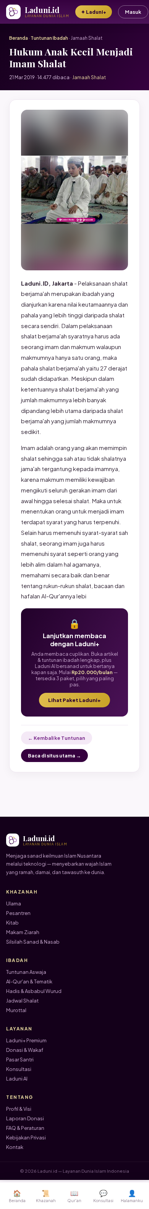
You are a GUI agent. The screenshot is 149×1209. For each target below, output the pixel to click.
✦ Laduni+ (93, 12)
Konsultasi (18, 1069)
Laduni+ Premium (26, 1040)
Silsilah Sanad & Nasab (33, 942)
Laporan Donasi (25, 1118)
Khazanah (46, 1196)
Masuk (133, 12)
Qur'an (74, 1196)
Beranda (18, 38)
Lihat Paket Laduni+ (74, 700)
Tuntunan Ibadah (49, 38)
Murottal (16, 1010)
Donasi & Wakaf (24, 1050)
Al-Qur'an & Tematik (29, 981)
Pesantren (18, 913)
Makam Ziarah (22, 932)
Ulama (13, 903)
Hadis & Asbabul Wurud (34, 991)
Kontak (14, 1147)
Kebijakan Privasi (26, 1137)
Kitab (12, 923)
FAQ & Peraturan (25, 1128)
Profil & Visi (18, 1109)
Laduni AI (17, 1079)
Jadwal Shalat (22, 1001)
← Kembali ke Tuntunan (56, 738)
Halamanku (132, 1196)
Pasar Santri (20, 1059)
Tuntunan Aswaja (26, 972)
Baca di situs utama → (54, 755)
